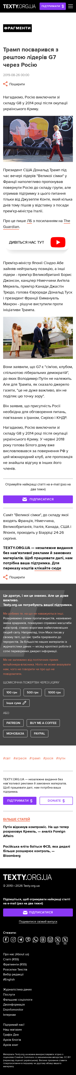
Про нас (8, 954)
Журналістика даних (17, 989)
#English (9, 979)
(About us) (22, 954)
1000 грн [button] (54, 692)
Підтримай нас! (13, 1025)
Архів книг (10, 1045)
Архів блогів (12, 1040)
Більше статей (16, 819)
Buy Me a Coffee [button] (43, 723)
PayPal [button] (39, 734)
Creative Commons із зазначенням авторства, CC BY (42, 1057)
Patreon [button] (13, 723)
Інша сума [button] (13, 703)
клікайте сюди (47, 568)
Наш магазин (12, 1030)
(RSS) (15, 959)
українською (30, 1060)
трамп (35, 758)
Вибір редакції (13, 974)
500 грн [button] (32, 692)
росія (49, 758)
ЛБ (29, 221)
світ (8, 758)
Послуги (9, 995)
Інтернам (9, 1015)
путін (61, 758)
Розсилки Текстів (15, 969)
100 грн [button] (11, 692)
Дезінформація (14, 1005)
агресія (21, 758)
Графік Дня (11, 1035)
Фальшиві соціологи (17, 1000)
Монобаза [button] (15, 734)
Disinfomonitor (13, 1010)
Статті (7, 959)
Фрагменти (11, 964)
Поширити (17, 84)
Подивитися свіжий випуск (38, 922)
